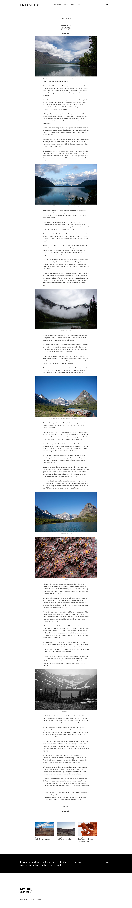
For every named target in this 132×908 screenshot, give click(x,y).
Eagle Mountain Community (43, 839)
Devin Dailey (66, 27)
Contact (78, 5)
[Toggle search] (107, 4)
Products (65, 5)
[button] (110, 5)
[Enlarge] (94, 38)
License (39, 900)
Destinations (57, 5)
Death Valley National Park (64, 839)
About (72, 5)
